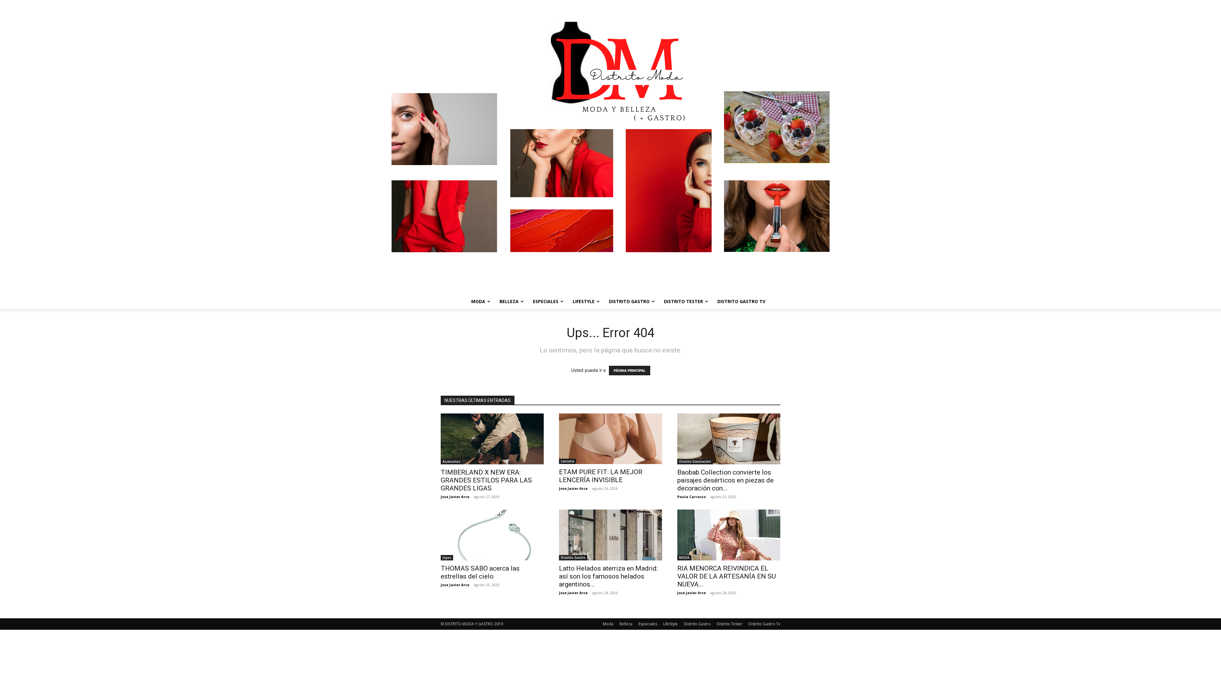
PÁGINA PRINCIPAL (629, 370)
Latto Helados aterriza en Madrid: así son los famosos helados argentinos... (608, 576)
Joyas (447, 557)
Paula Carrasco (691, 496)
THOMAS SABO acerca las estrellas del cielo (480, 572)
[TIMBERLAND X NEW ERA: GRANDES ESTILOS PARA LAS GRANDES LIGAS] (492, 438)
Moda (478, 301)
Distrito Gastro (629, 301)
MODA (684, 557)
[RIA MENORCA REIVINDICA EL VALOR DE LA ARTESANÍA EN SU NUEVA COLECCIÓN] (728, 535)
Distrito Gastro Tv (741, 301)
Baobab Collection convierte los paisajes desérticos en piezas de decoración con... (725, 480)
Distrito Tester (683, 301)
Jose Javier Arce (455, 496)
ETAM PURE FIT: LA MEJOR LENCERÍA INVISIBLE (600, 476)
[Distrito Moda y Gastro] (610, 147)
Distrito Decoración (695, 461)
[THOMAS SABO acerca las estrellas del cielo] (492, 535)
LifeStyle (584, 301)
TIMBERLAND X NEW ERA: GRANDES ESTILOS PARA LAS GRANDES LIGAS (486, 480)
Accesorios (451, 461)
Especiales (545, 301)
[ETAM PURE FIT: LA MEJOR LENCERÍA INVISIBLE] (610, 438)
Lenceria (567, 461)
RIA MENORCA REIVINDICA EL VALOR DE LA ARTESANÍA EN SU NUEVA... (726, 576)
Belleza (509, 301)
